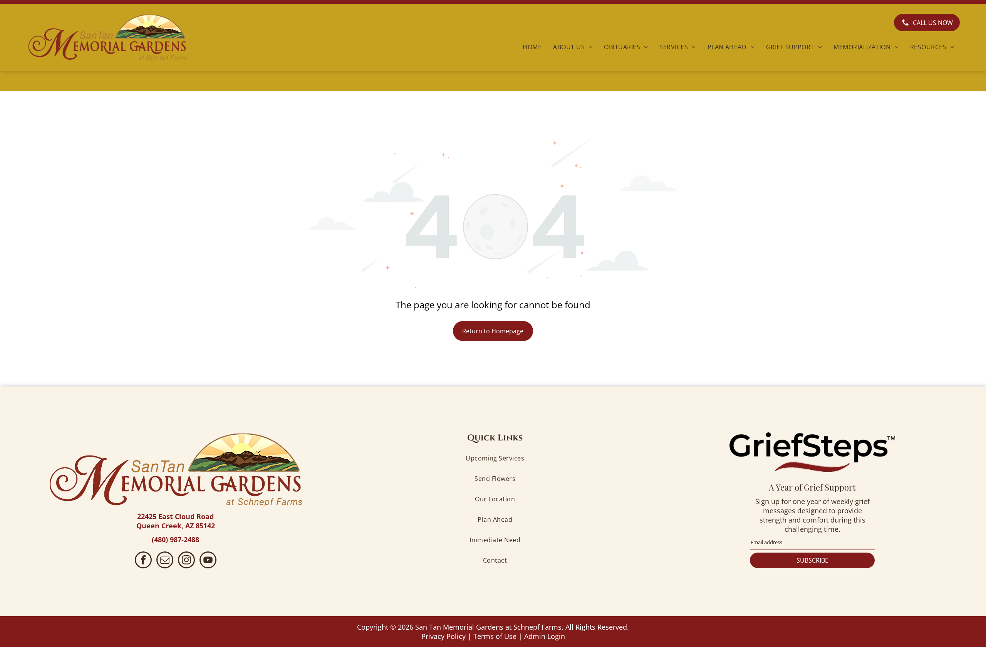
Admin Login (544, 636)
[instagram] (186, 560)
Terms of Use (494, 636)
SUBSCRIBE (812, 560)
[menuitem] (532, 46)
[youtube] (208, 560)
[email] (164, 560)
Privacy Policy (443, 636)
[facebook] (143, 560)
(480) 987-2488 (175, 539)
